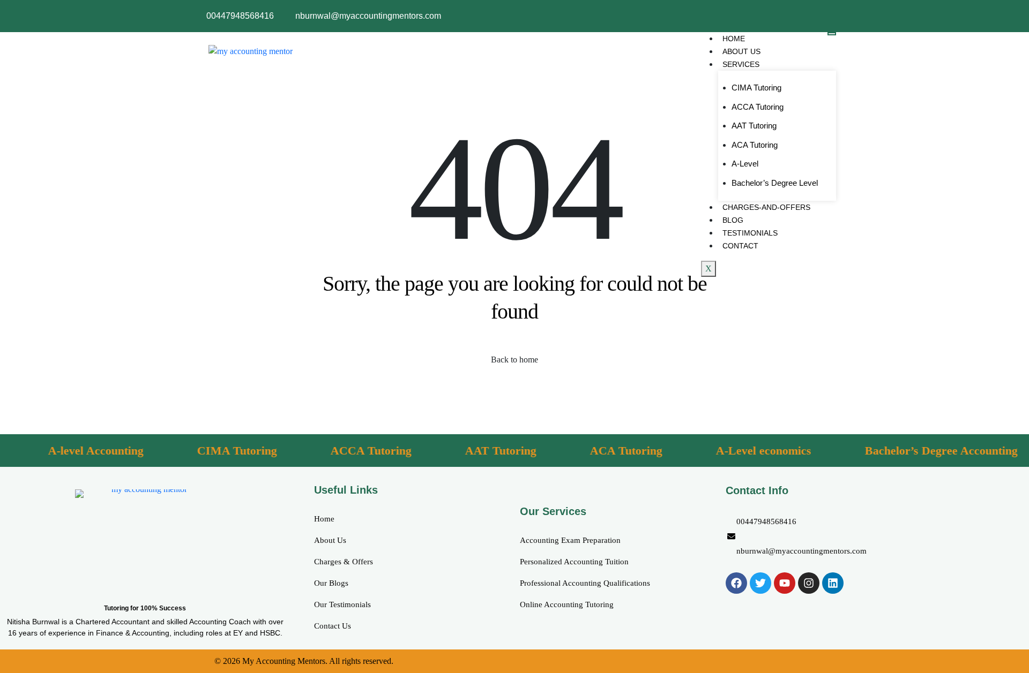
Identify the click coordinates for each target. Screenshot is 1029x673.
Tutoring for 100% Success (145, 608)
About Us (741, 51)
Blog (732, 220)
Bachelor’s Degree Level (775, 182)
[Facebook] (736, 583)
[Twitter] (760, 583)
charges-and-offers (766, 207)
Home (733, 38)
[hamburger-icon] (831, 33)
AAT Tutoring (754, 125)
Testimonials (750, 233)
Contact (740, 245)
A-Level (745, 163)
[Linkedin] (833, 583)
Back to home (514, 359)
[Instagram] (808, 583)
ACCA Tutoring (758, 106)
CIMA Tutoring (756, 87)
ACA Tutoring (755, 144)
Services (740, 64)
